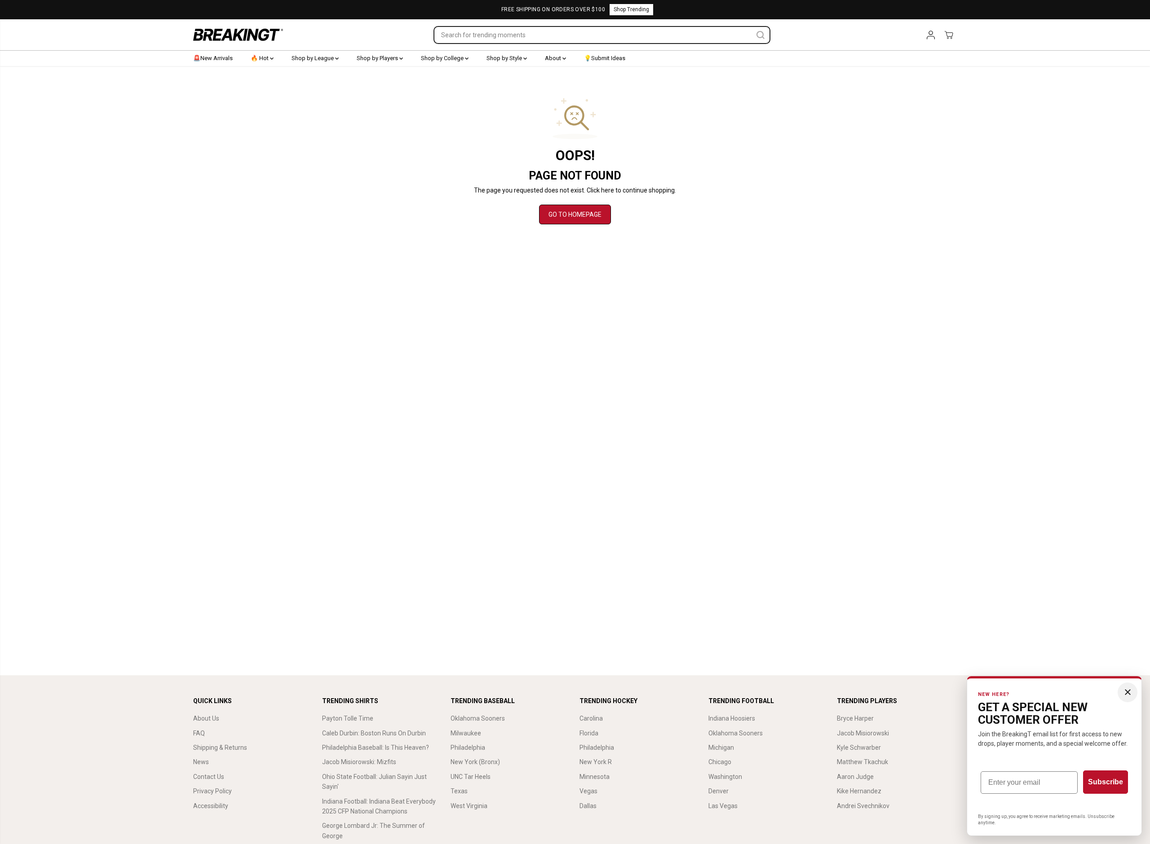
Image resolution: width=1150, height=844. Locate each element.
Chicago (719, 761)
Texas (459, 791)
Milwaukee (466, 733)
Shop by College (443, 58)
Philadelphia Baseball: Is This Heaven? (375, 747)
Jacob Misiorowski (863, 733)
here (607, 190)
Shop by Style (505, 58)
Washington (725, 776)
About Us (206, 718)
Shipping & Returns (220, 747)
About (553, 58)
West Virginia (469, 805)
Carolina (591, 718)
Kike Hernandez (859, 791)
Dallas (588, 805)
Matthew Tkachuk (862, 761)
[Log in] (931, 35)
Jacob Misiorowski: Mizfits (359, 761)
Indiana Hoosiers (731, 718)
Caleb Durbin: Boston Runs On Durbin (374, 733)
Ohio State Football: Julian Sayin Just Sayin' (374, 781)
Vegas (588, 791)
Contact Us (208, 776)
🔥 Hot (260, 58)
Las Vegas (723, 805)
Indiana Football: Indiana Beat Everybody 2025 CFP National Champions (379, 806)
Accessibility (210, 805)
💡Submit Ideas (604, 58)
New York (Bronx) (475, 761)
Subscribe (1105, 782)
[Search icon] (760, 35)
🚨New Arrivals (213, 58)
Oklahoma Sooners (478, 718)
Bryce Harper (855, 718)
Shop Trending (631, 9)
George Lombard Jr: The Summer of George (373, 830)
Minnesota (594, 776)
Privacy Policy (212, 791)
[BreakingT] (238, 35)
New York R (595, 761)
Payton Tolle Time (347, 718)
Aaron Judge (855, 776)
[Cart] (949, 35)
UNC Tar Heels (471, 776)
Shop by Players (378, 58)
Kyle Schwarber (859, 747)
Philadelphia (468, 747)
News (201, 761)
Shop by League (313, 58)
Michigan (721, 747)
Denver (718, 791)
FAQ (199, 733)
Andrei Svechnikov (863, 805)
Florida (588, 733)
